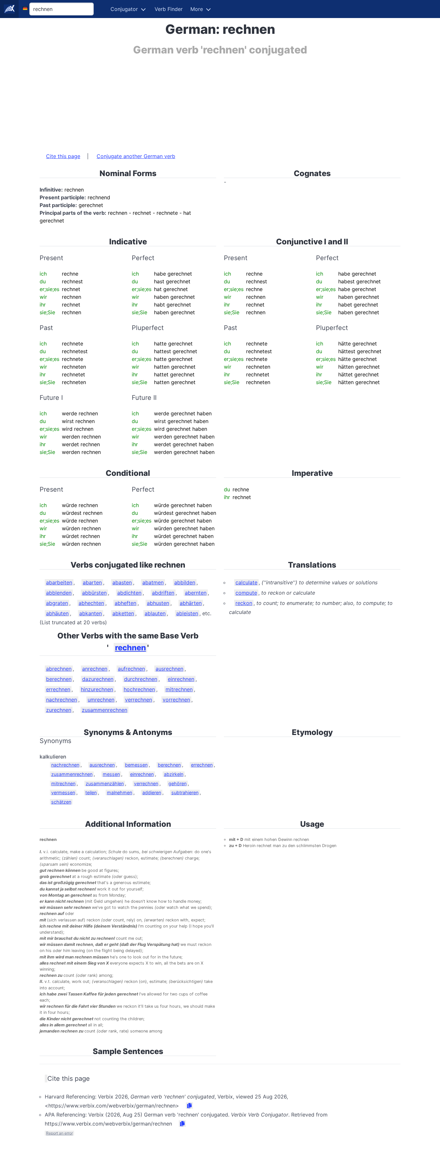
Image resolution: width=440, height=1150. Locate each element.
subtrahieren (184, 792)
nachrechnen (61, 699)
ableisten (187, 613)
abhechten (91, 603)
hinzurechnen (97, 689)
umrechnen (101, 699)
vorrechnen (176, 699)
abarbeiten (59, 582)
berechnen (59, 679)
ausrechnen (169, 668)
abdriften (163, 592)
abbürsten (94, 592)
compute (246, 592)
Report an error (59, 1133)
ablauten (155, 613)
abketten (123, 613)
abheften (125, 603)
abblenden (59, 592)
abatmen (153, 582)
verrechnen (138, 699)
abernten (195, 592)
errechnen (58, 689)
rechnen (130, 647)
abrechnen (59, 668)
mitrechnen (179, 689)
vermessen (63, 792)
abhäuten (57, 613)
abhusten (158, 603)
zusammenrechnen (104, 710)
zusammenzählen (105, 783)
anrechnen (94, 668)
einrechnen (181, 679)
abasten (122, 582)
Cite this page (63, 156)
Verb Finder (169, 9)
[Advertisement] (220, 101)
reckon (243, 603)
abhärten (191, 603)
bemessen (136, 765)
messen (111, 774)
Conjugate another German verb (136, 156)
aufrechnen (131, 668)
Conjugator (124, 9)
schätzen (61, 802)
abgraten (57, 603)
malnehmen (119, 792)
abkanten (90, 613)
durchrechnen (140, 679)
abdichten (129, 592)
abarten (92, 582)
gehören (177, 783)
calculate (246, 582)
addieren (151, 792)
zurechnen (58, 710)
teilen (91, 792)
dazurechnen (97, 679)
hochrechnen (139, 689)
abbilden (184, 582)
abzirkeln (173, 774)
